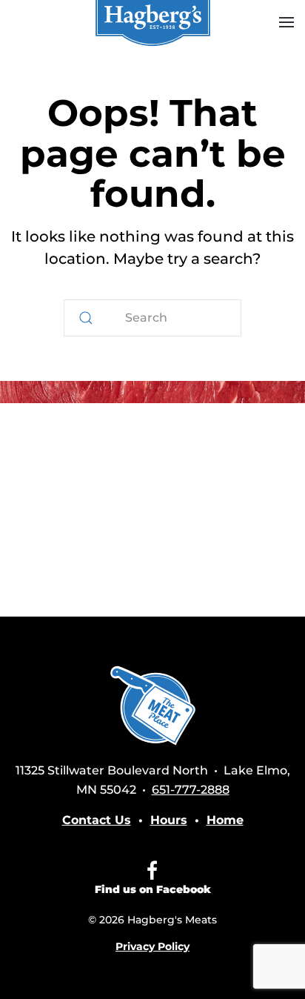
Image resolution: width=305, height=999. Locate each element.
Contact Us (96, 820)
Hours (168, 820)
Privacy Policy (152, 946)
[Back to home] (152, 22)
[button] (286, 22)
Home (225, 820)
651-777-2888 (190, 790)
